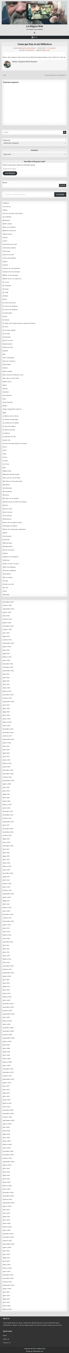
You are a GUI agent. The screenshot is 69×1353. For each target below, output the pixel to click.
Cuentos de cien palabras (11, 268)
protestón (6, 540)
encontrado (6, 337)
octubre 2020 (7, 698)
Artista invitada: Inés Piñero (13, 213)
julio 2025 (6, 616)
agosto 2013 (7, 897)
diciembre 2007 (8, 1069)
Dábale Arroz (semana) (10, 275)
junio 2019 (6, 750)
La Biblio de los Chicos (10, 416)
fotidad (5, 351)
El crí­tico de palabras (10, 306)
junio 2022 (6, 650)
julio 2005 (6, 1168)
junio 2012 (6, 928)
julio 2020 (6, 705)
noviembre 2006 (8, 1113)
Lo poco (5, 461)
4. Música (6, 203)
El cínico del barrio (9, 303)
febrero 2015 (7, 866)
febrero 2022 (7, 657)
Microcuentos (7, 491)
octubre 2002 (7, 1282)
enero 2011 (6, 962)
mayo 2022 (6, 653)
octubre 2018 (7, 777)
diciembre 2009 (8, 1004)
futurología (7, 364)
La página (6, 433)
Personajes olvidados (10, 526)
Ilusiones (6, 392)
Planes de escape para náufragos (14, 529)
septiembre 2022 (8, 643)
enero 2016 (6, 842)
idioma (5, 388)
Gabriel (5, 368)
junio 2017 (6, 825)
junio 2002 (6, 1295)
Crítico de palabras (9, 258)
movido (5, 505)
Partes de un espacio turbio (12, 522)
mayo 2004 (6, 1216)
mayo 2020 (6, 712)
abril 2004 (6, 1220)
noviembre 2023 (8, 626)
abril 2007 (6, 1096)
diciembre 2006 (8, 1110)
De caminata (7, 285)
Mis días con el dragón (10, 498)
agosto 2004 (7, 1206)
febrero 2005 (7, 1186)
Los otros (6, 464)
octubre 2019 (7, 736)
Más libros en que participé (12, 481)
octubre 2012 (7, 918)
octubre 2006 (7, 1117)
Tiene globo (7, 574)
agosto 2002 (7, 1289)
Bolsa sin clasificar (9, 227)
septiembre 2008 (8, 1038)
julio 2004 (6, 1210)
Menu (36, 37)
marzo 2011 (6, 956)
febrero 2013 (7, 907)
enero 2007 (6, 1107)
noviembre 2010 (8, 966)
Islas (4, 399)
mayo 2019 (6, 753)
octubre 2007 (7, 1076)
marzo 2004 (7, 1223)
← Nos (4, 75)
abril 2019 (6, 756)
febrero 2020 (7, 722)
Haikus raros (7, 382)
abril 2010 (6, 990)
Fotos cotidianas (8, 358)
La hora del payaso (9, 426)
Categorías (6, 140)
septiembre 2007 (8, 1079)
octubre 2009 (7, 1010)
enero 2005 (6, 1189)
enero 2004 (6, 1230)
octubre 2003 (7, 1241)
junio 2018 (6, 791)
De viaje (5, 292)
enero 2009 (6, 1024)
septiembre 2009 (8, 1014)
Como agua (6, 251)
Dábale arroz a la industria (12, 279)
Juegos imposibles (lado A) (12, 409)
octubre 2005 (7, 1158)
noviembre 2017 (8, 815)
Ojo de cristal (7, 512)
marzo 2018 (6, 801)
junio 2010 (6, 983)
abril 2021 (6, 684)
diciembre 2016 (8, 829)
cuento (5, 261)
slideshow (6, 560)
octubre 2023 (7, 629)
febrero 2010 (7, 997)
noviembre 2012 (8, 914)
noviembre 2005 (8, 1155)
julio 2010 (6, 980)
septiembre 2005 (8, 1162)
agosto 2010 (7, 976)
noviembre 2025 (8, 602)
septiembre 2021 (8, 671)
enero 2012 (6, 938)
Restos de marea (8, 550)
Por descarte (7, 536)
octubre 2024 (7, 619)
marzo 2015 (6, 863)
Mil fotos (6, 495)
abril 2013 (6, 904)
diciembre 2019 (8, 729)
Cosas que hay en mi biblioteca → (55, 75)
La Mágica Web (34, 26)
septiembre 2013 (8, 894)
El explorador (7, 313)
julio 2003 (6, 1251)
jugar (4, 413)
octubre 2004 (7, 1199)
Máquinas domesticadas (11, 474)
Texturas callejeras (9, 570)
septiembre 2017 (8, 822)
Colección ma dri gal (10, 244)
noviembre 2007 (8, 1072)
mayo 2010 (6, 986)
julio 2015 (6, 849)
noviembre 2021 (8, 667)
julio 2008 (6, 1045)
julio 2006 (6, 1127)
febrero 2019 (7, 763)
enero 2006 (6, 1148)
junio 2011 (6, 949)
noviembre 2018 (8, 774)
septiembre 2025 (8, 609)
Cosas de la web (8, 255)
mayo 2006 (6, 1134)
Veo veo (5, 588)
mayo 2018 (6, 794)
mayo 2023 (6, 636)
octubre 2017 (7, 818)
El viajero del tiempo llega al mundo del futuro (19, 323)
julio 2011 (6, 945)
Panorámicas (7, 519)
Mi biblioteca (29, 50)
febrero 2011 (7, 959)
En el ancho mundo (9, 330)
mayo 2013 (6, 901)
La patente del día (9, 437)
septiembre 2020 (8, 701)
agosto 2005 (7, 1165)
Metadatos (6, 485)
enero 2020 (6, 726)
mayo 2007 (6, 1093)
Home (5, 1335)
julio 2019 (6, 746)
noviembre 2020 (8, 695)
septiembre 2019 (8, 739)
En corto (5, 327)
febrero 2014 (7, 883)
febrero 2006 (7, 1144)
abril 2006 (6, 1138)
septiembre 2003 (8, 1244)
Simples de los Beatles (10, 557)
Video (5, 591)
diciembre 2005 (8, 1151)
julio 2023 (6, 633)
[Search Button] (34, 33)
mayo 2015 (6, 856)
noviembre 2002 (8, 1278)
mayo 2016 (6, 839)
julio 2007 (6, 1086)
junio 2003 (6, 1254)
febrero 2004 (7, 1227)
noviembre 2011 (8, 942)
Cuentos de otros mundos (11, 272)
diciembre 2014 (8, 873)
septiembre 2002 (8, 1285)
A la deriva (7, 207)
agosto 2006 (7, 1124)
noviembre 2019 (8, 732)
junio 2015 (6, 853)
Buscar (5, 182)
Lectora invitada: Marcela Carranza (15, 443)
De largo (6, 289)
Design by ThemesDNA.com (34, 1351)
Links (4, 454)
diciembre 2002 (8, 1275)
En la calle (6, 334)
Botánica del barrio (9, 231)
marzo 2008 (7, 1059)
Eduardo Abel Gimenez (28, 48)
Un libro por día (8, 584)
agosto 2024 (7, 623)
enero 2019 (6, 767)
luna (4, 467)
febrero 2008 (7, 1062)
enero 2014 (6, 887)
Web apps (6, 594)
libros (5, 450)
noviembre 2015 (8, 846)
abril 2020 (6, 715)
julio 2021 (6, 674)
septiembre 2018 (8, 780)
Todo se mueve (8, 577)
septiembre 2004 (8, 1203)
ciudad (5, 237)
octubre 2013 (7, 890)
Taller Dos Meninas (9, 567)
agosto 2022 (7, 647)
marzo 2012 (6, 932)
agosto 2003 (7, 1247)
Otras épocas (7, 515)
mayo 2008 (6, 1052)
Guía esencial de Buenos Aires (13, 375)
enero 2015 (6, 870)
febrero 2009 (7, 1021)
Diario (5, 299)
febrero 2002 (7, 1309)
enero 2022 (6, 660)
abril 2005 (6, 1179)
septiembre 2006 (8, 1120)
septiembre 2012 (8, 921)
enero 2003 (6, 1271)
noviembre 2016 (8, 832)
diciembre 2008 (8, 1028)
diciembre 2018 (8, 770)
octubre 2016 (7, 835)
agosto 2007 (7, 1083)
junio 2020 (6, 708)
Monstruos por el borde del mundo (14, 502)
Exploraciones (7, 344)
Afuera (5, 210)
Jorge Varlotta (8, 402)
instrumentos (7, 395)
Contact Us (6, 1343)
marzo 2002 (6, 1306)
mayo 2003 (6, 1258)
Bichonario (6, 220)
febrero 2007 (7, 1103)
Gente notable (7, 371)
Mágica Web (46, 50)
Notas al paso (7, 509)
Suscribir (60, 194)
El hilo (5, 316)
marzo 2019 (6, 760)
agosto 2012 (7, 925)
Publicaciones (7, 543)
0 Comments (51, 48)
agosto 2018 (7, 784)
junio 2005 (6, 1172)
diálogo (5, 296)
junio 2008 (6, 1048)
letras (5, 447)
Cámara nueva (7, 234)
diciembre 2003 (8, 1234)
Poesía (5, 533)
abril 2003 (6, 1261)
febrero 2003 (7, 1268)
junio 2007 (6, 1089)
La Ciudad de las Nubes (11, 423)
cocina (5, 241)
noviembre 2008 (8, 1031)
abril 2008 (6, 1055)
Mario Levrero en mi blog (11, 478)
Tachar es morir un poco (11, 564)
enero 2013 (6, 911)
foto (4, 354)
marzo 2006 (7, 1141)
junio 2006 (6, 1131)
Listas (5, 457)
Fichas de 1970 (8, 347)
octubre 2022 (7, 640)
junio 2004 (6, 1213)
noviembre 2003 (8, 1237)
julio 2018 (6, 787)
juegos (5, 406)
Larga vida (6, 440)
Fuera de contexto (9, 361)
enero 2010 (6, 1000)
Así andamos (7, 217)
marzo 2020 (6, 719)
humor (5, 385)
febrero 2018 (7, 805)
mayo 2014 (6, 877)
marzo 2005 (7, 1182)
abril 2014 (6, 880)
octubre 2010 (7, 969)
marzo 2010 (6, 993)
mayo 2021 (6, 681)
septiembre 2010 (8, 973)
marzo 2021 (6, 688)
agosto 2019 (7, 743)
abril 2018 (6, 798)
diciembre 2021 (8, 664)
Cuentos (5, 265)
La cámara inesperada (10, 419)
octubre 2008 (7, 1035)
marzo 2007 (7, 1100)
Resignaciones (7, 546)
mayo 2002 (6, 1299)
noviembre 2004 (8, 1196)
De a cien (6, 282)
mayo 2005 (6, 1175)
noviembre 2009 (8, 1007)
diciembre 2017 (8, 811)
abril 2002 (6, 1302)
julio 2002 (6, 1292)
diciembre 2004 (8, 1192)
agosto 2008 (7, 1041)
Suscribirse (10, 173)
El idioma (6, 320)
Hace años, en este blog (11, 378)
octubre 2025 (7, 605)
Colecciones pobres (9, 248)
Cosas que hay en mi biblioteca (35, 44)
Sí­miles (5, 553)
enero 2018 (6, 808)
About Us (6, 1339)
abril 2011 (6, 952)
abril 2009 (6, 1017)
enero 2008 (6, 1065)
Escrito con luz (8, 340)
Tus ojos (5, 581)
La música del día (9, 430)
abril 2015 (6, 859)
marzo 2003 (7, 1265)
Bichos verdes (7, 224)
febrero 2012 (7, 935)
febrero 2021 (7, 691)
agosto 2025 (7, 612)
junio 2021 (6, 677)
